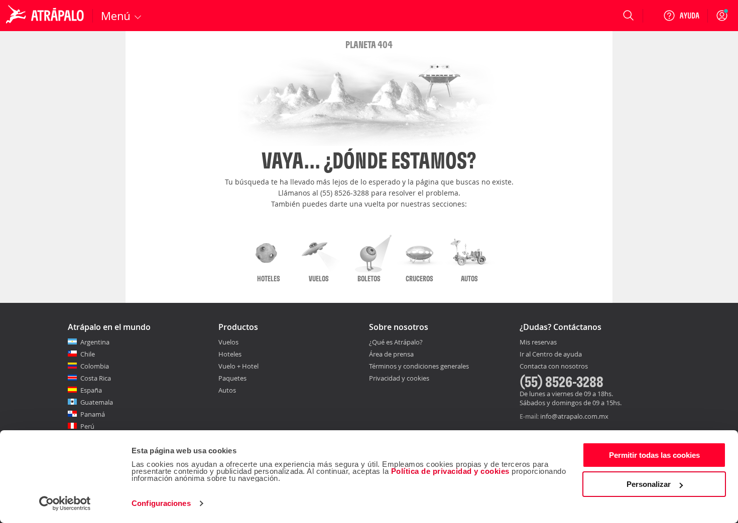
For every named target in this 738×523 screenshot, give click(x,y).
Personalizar (649, 484)
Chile (87, 354)
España (91, 390)
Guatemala (96, 402)
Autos (227, 390)
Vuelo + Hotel (238, 366)
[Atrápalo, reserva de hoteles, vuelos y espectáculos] (46, 15)
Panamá (92, 414)
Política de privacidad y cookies (450, 471)
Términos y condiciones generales (419, 366)
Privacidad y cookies (399, 378)
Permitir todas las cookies (654, 455)
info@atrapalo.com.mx (574, 416)
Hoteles (229, 354)
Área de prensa (391, 354)
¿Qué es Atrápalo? (396, 341)
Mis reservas (538, 342)
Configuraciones (161, 503)
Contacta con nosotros (554, 367)
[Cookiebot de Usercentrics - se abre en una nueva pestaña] (65, 503)
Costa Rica (95, 378)
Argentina (94, 341)
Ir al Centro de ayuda (551, 355)
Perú (87, 426)
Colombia (94, 366)
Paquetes (232, 378)
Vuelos (228, 341)
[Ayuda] (681, 16)
